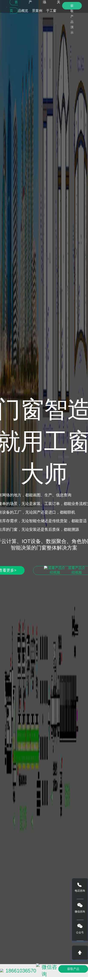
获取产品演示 (71, 6)
